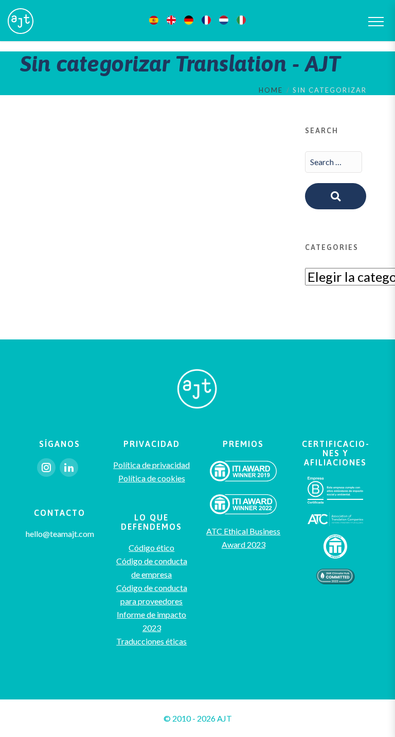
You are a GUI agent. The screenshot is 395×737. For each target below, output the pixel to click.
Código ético (151, 547)
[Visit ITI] (243, 473)
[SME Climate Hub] (335, 575)
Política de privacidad (151, 465)
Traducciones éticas (151, 641)
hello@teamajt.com (60, 533)
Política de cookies (151, 478)
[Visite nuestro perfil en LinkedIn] (69, 467)
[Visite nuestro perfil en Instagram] (46, 467)
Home (271, 90)
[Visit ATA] (335, 518)
